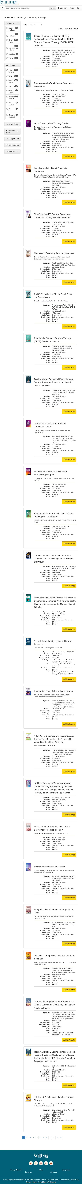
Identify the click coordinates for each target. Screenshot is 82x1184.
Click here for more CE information (63, 62)
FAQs (41, 1170)
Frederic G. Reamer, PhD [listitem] (60, 133)
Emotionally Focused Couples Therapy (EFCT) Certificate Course (52, 340)
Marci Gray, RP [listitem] (67, 183)
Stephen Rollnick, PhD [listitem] (59, 484)
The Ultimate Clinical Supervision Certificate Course (50, 425)
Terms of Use (45, 1180)
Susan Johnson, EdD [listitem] (58, 837)
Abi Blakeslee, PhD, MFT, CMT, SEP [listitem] (63, 922)
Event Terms (54, 1180)
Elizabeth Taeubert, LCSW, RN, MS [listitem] (63, 652)
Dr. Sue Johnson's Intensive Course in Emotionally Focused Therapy (52, 828)
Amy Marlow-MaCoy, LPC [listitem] (60, 263)
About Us (53, 1172)
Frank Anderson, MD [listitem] (58, 390)
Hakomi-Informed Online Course (49, 866)
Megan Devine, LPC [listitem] (58, 612)
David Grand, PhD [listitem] (58, 94)
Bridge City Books (11, 29)
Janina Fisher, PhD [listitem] (58, 50)
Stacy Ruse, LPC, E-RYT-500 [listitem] (61, 797)
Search (52, 8)
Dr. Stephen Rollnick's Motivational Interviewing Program (50, 473)
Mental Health (10, 41)
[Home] (2, 8)
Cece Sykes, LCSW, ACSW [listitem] (64, 392)
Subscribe (28, 1172)
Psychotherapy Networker (13, 49)
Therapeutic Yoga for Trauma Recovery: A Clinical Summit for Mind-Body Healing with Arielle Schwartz (54, 1004)
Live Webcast (67, 662)
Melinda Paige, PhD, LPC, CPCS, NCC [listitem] (62, 439)
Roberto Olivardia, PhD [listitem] (59, 750)
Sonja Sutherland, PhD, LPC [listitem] (62, 437)
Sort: (26, 25)
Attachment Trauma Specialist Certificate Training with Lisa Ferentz (53, 515)
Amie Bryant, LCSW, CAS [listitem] (60, 436)
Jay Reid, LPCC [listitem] (70, 265)
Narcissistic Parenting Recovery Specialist (54, 253)
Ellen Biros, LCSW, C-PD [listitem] (62, 264)
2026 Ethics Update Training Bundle (51, 123)
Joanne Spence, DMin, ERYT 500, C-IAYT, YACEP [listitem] (63, 1018)
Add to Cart (68, 71)
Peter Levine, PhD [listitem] (58, 924)
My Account (63, 8)
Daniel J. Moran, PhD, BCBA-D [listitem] (62, 970)
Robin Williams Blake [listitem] (58, 346)
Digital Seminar (57, 662)
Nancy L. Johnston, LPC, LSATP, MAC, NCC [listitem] (62, 706)
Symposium (66, 1170)
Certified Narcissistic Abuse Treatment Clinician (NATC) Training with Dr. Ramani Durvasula (54, 558)
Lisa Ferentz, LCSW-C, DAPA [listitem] (61, 526)
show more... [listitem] (68, 54)
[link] (31, 1163)
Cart (75, 8)
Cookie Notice (37, 1182)
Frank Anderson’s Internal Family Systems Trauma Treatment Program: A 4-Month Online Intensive (54, 382)
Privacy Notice (64, 1180)
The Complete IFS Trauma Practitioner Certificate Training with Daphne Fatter (52, 216)
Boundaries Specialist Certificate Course (53, 690)
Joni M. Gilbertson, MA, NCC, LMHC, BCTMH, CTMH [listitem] (63, 135)
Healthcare (11, 36)
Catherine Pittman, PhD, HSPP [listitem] (62, 968)
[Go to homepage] (41, 1157)
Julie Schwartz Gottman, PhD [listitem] (61, 1110)
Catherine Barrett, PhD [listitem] (68, 568)
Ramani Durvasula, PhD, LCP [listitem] (61, 566)
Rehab (10, 58)
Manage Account (15, 1170)
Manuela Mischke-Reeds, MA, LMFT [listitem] (63, 876)
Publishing (11, 54)
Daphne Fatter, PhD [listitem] (58, 222)
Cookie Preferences (49, 1182)
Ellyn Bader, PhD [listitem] (57, 181)
